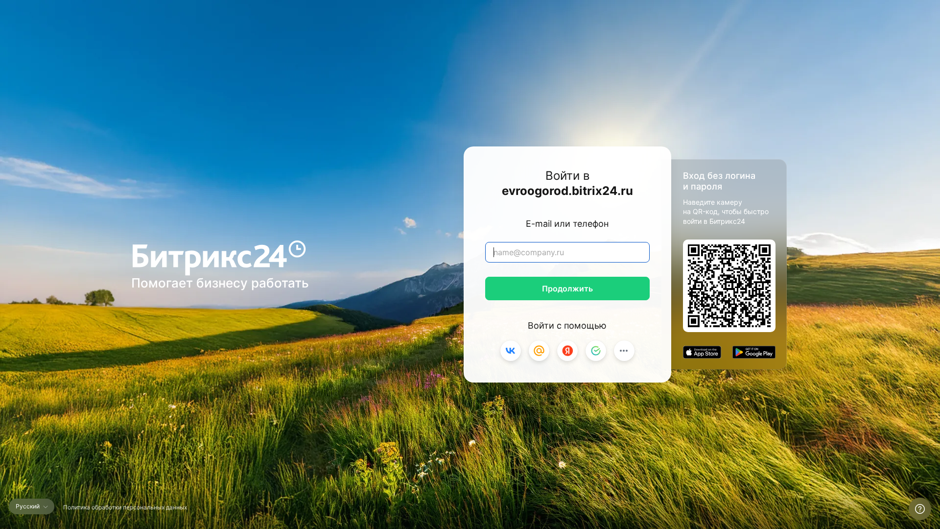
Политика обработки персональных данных (125, 507)
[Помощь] (920, 509)
